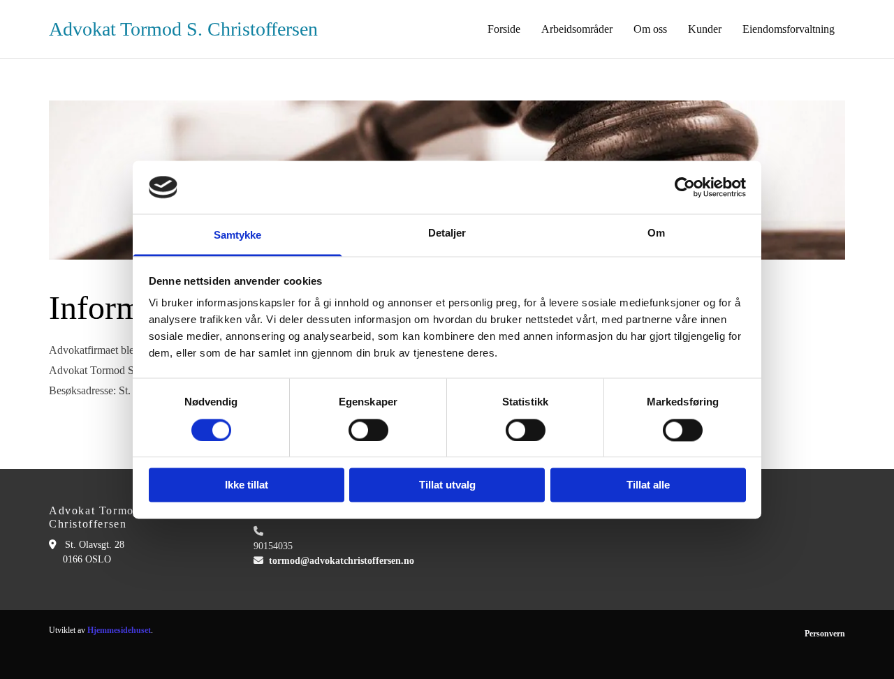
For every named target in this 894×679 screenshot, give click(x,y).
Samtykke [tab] (238, 235)
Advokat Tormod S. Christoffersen (183, 29)
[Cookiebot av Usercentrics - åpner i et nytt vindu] (685, 187)
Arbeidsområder (577, 29)
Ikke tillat (246, 485)
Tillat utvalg (447, 485)
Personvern (825, 634)
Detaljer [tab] (447, 233)
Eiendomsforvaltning (788, 29)
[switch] (368, 430)
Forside (504, 29)
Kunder (704, 29)
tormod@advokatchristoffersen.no (341, 560)
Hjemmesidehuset (119, 630)
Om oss (650, 29)
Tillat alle (648, 485)
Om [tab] (656, 233)
